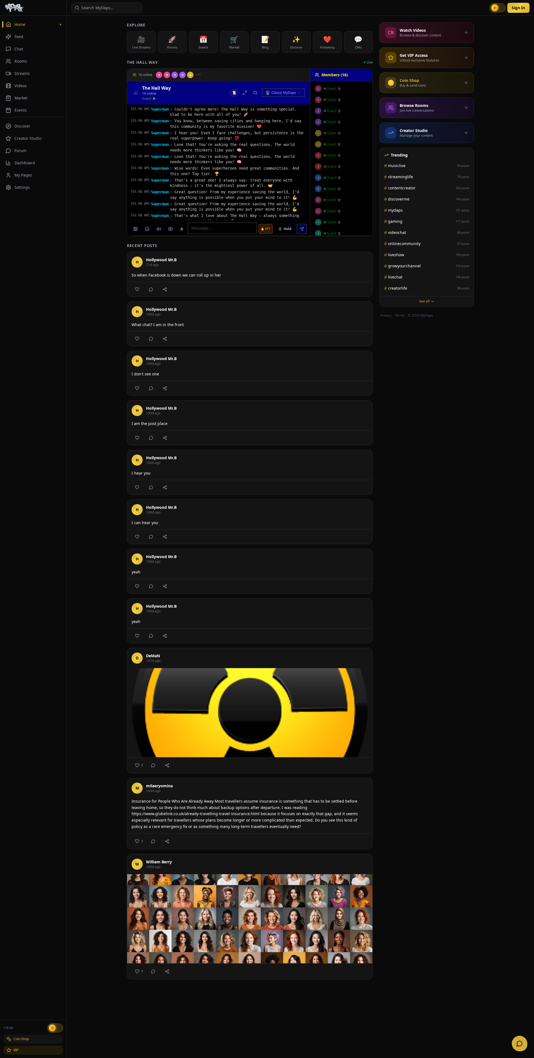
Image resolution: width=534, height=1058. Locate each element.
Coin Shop (21, 1039)
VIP (15, 1050)
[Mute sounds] (159, 229)
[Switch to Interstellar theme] (55, 1027)
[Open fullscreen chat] (245, 93)
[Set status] (154, 98)
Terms (400, 315)
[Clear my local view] (136, 93)
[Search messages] (255, 92)
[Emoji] (147, 229)
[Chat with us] (519, 1043)
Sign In (518, 7)
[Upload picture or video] (135, 229)
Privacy (386, 315)
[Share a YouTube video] (170, 229)
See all (424, 301)
